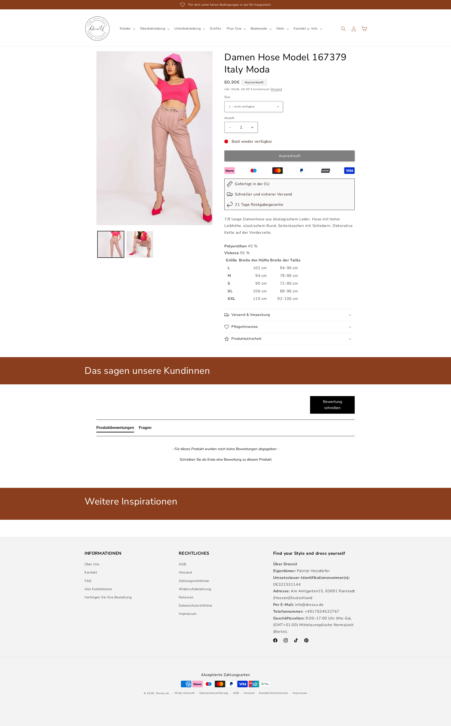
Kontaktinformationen (273, 693)
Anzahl (229, 118)
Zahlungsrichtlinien (194, 581)
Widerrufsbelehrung (195, 589)
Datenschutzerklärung (213, 693)
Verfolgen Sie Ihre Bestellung (108, 597)
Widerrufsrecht (185, 693)
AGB (182, 564)
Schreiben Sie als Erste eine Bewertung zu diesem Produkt (226, 459)
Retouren (186, 597)
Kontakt (91, 572)
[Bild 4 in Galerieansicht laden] (139, 244)
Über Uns (92, 564)
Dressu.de (162, 693)
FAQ (88, 581)
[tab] (115, 428)
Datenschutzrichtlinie (195, 605)
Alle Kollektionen (98, 589)
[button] (127, 29)
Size (227, 97)
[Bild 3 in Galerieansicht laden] (110, 244)
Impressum (187, 613)
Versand (276, 89)
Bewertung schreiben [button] (332, 404)
